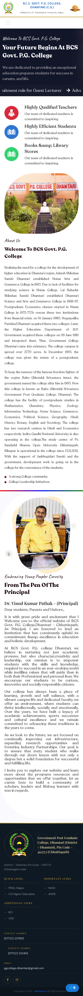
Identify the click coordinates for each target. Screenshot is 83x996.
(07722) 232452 (18, 953)
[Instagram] (17, 979)
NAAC (52, 888)
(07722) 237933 (14, 938)
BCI (10, 912)
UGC (11, 918)
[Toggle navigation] (8, 23)
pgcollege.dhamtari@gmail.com (24, 968)
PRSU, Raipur (16, 888)
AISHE (52, 894)
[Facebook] (7, 979)
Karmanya (41, 991)
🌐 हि (72, 988)
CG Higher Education (21, 894)
